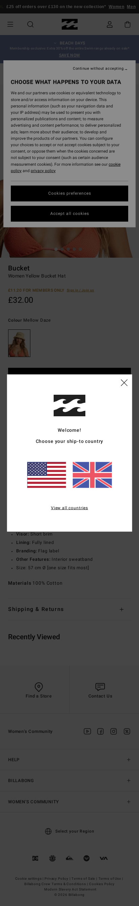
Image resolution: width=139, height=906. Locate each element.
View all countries (69, 508)
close (124, 382)
